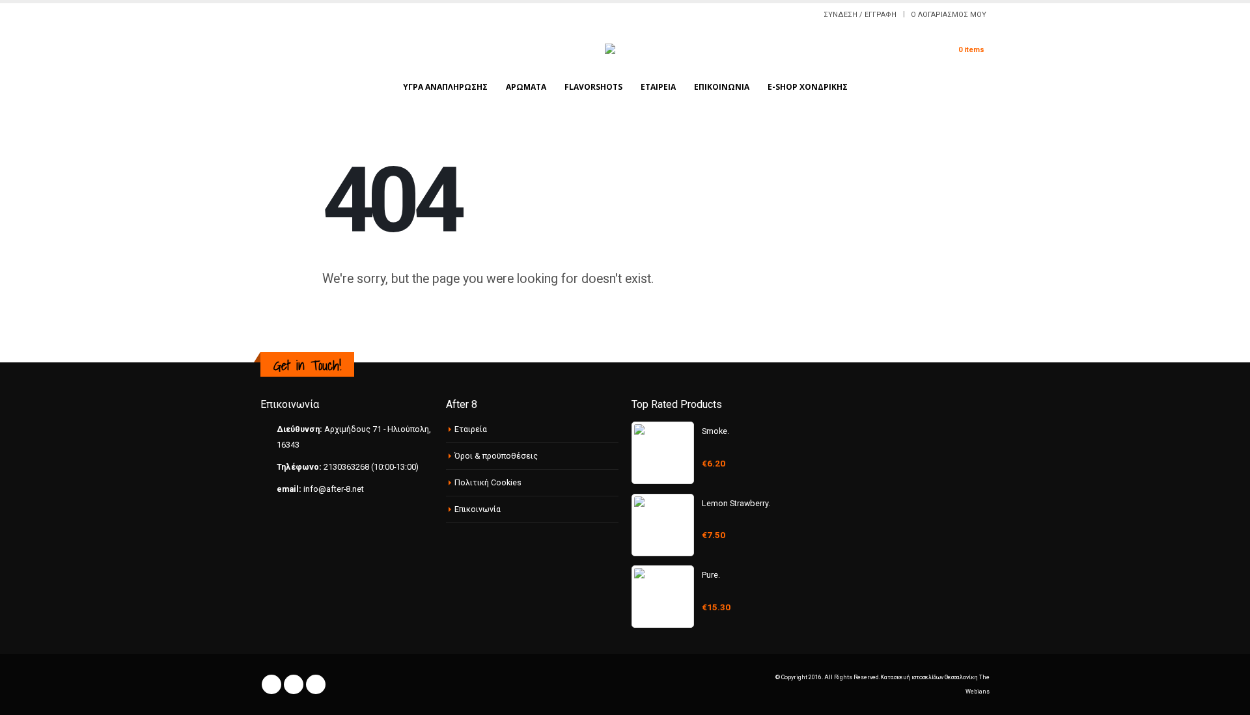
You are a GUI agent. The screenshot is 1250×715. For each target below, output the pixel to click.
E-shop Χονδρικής (808, 86)
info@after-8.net (333, 489)
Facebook (271, 684)
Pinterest (316, 684)
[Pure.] (663, 596)
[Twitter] (281, 15)
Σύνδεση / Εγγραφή (860, 14)
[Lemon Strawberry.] (663, 525)
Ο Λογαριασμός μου (948, 14)
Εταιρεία (658, 86)
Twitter (293, 684)
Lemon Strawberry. (736, 503)
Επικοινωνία (721, 86)
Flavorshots (593, 86)
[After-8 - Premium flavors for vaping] (625, 49)
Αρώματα (526, 86)
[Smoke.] (663, 453)
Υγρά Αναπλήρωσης (445, 86)
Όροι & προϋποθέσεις (496, 456)
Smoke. (715, 431)
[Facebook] (265, 15)
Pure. (711, 575)
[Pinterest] (297, 15)
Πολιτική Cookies (487, 482)
